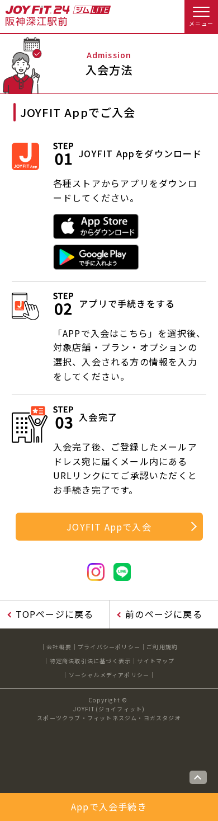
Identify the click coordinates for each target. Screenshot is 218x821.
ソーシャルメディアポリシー (109, 674)
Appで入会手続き (109, 806)
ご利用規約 (162, 646)
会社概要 (59, 646)
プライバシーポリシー (109, 646)
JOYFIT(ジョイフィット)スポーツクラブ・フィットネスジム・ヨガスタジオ (109, 713)
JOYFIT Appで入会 (109, 526)
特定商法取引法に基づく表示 (90, 660)
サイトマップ (155, 660)
